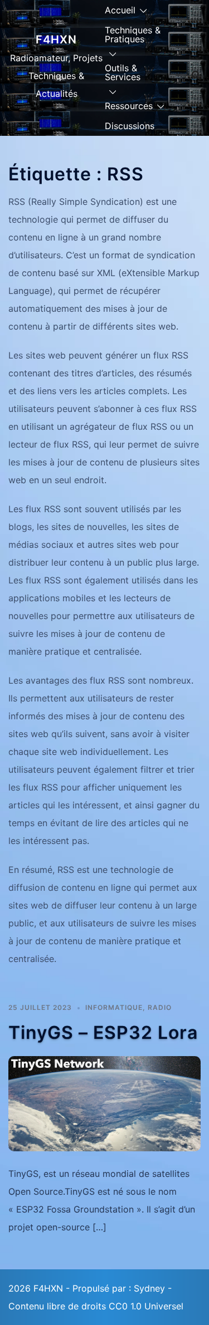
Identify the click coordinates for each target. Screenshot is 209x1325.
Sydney (149, 1288)
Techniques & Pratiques (133, 34)
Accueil (120, 10)
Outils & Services (122, 72)
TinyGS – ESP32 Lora (103, 1032)
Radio (160, 1007)
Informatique (114, 1007)
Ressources (129, 105)
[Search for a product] (196, 75)
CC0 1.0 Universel (146, 1306)
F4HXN (56, 39)
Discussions (129, 125)
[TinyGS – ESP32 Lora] (104, 1102)
